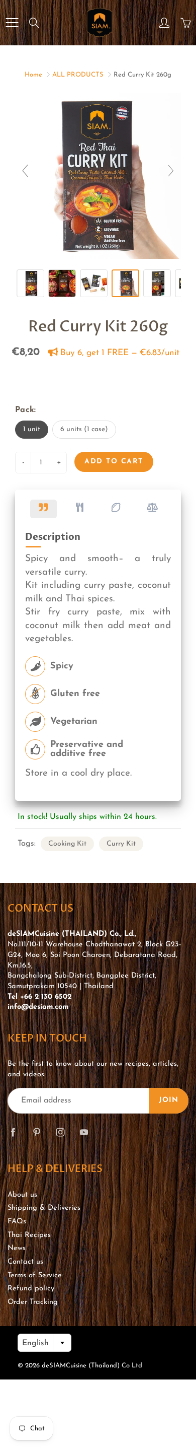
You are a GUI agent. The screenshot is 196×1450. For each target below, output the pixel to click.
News (17, 1248)
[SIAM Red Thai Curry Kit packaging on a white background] (157, 283)
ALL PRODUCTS (78, 75)
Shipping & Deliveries (44, 1208)
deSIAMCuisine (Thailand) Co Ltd (92, 1365)
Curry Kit (121, 844)
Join (168, 1100)
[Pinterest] (36, 1132)
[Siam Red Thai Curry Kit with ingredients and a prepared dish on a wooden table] (62, 283)
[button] (43, 509)
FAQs (17, 1221)
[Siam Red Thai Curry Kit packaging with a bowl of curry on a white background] (30, 283)
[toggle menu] (12, 22)
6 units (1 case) (84, 429)
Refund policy (31, 1288)
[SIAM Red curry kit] (125, 283)
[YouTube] (83, 1132)
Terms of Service (35, 1275)
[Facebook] (13, 1132)
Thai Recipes (29, 1235)
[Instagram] (60, 1132)
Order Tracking (33, 1302)
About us (22, 1195)
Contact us (25, 1262)
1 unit (31, 429)
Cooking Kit (67, 844)
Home (33, 75)
